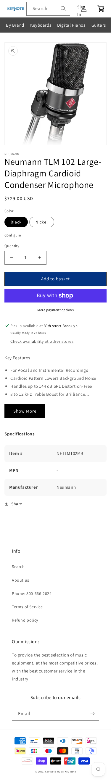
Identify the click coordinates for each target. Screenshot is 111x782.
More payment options (55, 310)
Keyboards (40, 25)
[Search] (63, 8)
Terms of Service (27, 606)
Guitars (98, 25)
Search (18, 566)
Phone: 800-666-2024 (32, 593)
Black (16, 222)
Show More (24, 411)
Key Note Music (54, 771)
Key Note (70, 771)
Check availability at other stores (41, 341)
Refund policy (25, 620)
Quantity (11, 245)
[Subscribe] (92, 714)
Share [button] (16, 503)
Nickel (42, 222)
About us (20, 580)
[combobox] (48, 8)
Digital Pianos (71, 25)
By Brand (15, 25)
